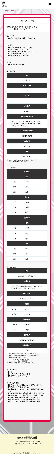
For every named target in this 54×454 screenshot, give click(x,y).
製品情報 (7, 11)
